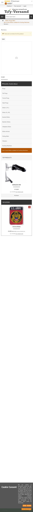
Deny (24, 505)
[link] (4, 79)
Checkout (9, 6)
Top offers (6, 202)
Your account (17, 6)
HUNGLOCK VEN (16, 184)
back (3, 39)
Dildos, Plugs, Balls (10, 84)
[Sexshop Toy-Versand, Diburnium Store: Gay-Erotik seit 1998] (16, 11)
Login (24, 6)
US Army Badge (16, 226)
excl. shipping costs (19, 191)
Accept (29, 505)
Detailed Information (26, 509)
